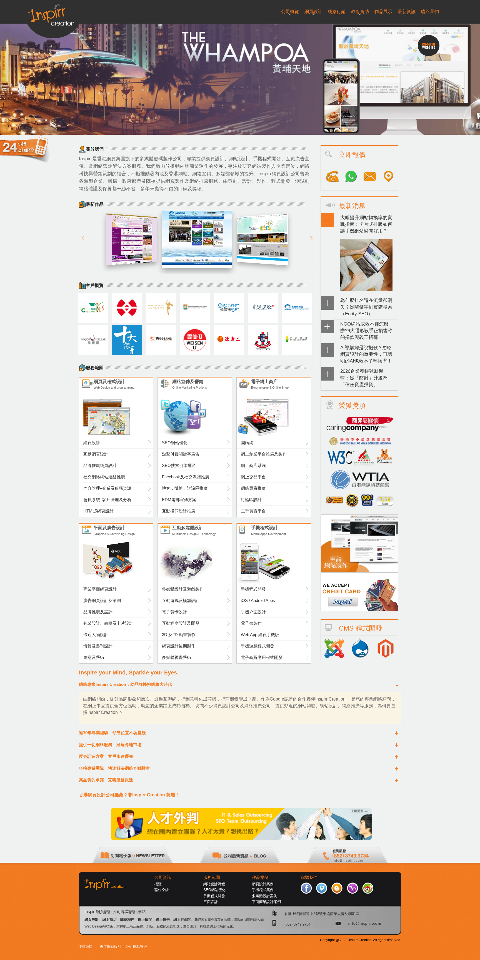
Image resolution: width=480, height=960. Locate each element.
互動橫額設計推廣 (178, 511)
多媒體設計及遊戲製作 (183, 589)
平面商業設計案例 (266, 902)
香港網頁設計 (110, 946)
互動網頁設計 (95, 454)
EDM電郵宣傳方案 (179, 499)
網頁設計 (91, 442)
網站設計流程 (214, 884)
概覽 (158, 884)
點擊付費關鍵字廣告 (180, 454)
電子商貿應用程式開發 (261, 657)
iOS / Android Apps (258, 600)
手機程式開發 (253, 589)
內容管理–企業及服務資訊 (107, 488)
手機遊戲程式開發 (257, 646)
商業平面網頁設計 (100, 589)
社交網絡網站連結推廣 (104, 476)
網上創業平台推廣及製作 (264, 454)
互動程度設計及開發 (180, 623)
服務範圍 (211, 877)
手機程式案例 (263, 890)
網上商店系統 (253, 465)
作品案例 (260, 877)
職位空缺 (161, 890)
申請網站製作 (336, 562)
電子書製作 (251, 623)
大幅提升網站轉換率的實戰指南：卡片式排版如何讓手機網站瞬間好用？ (366, 224)
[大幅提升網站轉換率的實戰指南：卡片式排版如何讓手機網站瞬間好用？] (366, 289)
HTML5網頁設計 (98, 511)
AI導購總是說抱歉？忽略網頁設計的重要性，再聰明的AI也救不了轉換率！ (366, 354)
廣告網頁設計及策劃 (102, 600)
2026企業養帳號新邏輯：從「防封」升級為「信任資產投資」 (364, 377)
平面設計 (210, 902)
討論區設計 (251, 499)
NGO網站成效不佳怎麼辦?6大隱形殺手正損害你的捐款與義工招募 (366, 330)
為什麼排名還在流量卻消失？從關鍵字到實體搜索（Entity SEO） (366, 307)
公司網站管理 (136, 946)
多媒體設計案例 (264, 896)
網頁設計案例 (263, 884)
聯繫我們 (309, 877)
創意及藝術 (93, 657)
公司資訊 (162, 877)
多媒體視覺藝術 (176, 657)
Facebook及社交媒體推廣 (185, 476)
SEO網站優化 (175, 442)
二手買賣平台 (253, 511)
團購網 (247, 442)
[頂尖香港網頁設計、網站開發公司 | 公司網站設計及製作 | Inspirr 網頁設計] (53, 13)
